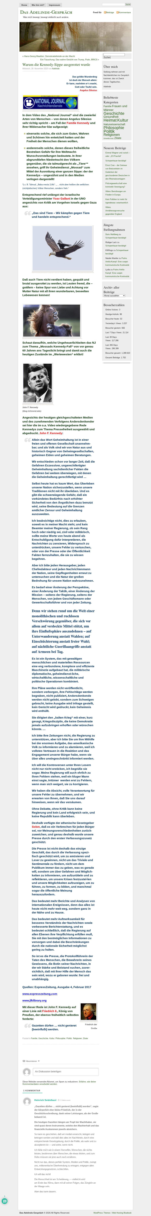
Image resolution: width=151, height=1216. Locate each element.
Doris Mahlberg (111, 234)
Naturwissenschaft (114, 124)
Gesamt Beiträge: (113, 358)
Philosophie (60, 1038)
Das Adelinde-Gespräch (46, 12)
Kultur (51, 1038)
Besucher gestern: (113, 328)
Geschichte (43, 1038)
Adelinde (55, 69)
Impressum (54, 5)
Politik (69, 1038)
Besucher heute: (112, 319)
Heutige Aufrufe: (112, 314)
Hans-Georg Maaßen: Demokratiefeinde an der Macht (49, 56)
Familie (34, 1038)
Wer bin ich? (38, 5)
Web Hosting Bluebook (122, 1213)
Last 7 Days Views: (114, 333)
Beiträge (110, 12)
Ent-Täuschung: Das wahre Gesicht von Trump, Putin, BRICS (68, 59)
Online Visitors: (112, 310)
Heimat (110, 120)
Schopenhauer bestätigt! (115, 161)
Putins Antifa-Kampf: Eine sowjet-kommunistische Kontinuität (117, 261)
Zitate (85, 1038)
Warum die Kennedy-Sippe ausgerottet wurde (56, 64)
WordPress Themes (101, 1213)
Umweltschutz (109, 138)
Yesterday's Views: (113, 323)
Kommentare (125, 12)
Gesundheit (111, 116)
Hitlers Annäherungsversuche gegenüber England (114, 210)
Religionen (77, 1038)
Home (24, 5)
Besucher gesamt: (113, 353)
